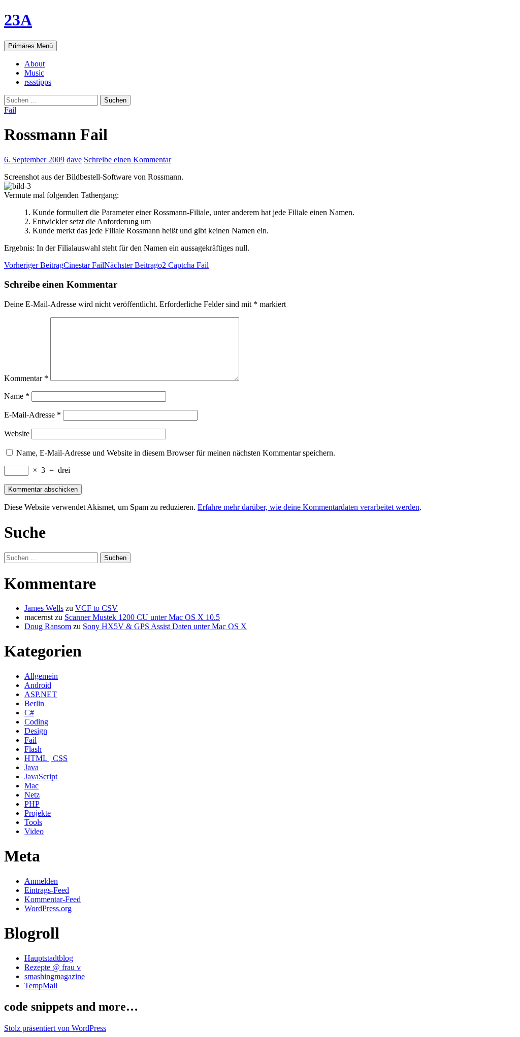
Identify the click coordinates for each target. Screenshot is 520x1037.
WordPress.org (48, 908)
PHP (32, 804)
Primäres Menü (30, 46)
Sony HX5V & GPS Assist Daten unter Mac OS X (165, 626)
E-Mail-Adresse (32, 414)
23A (18, 20)
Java (31, 767)
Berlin (34, 703)
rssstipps (37, 82)
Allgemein (41, 676)
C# (29, 712)
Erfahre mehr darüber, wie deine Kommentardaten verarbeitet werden (308, 507)
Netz (32, 794)
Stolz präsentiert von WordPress (55, 1028)
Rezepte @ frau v (52, 967)
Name (16, 396)
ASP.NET (40, 694)
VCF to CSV (96, 608)
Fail (10, 110)
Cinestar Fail (54, 265)
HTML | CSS (46, 758)
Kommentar (26, 378)
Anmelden (41, 881)
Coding (36, 721)
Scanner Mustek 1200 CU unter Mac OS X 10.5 (142, 617)
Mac (31, 785)
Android (37, 685)
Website (16, 433)
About (34, 63)
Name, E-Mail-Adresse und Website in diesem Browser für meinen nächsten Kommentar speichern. (175, 452)
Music (34, 72)
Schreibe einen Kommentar (127, 159)
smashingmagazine (54, 976)
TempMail (40, 985)
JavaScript (40, 776)
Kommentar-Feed (52, 899)
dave (74, 159)
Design (35, 731)
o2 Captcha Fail (156, 265)
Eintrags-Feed (46, 890)
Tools (33, 822)
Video (34, 831)
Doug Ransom (47, 626)
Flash (33, 749)
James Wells (43, 608)
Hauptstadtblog (48, 958)
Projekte (37, 813)
